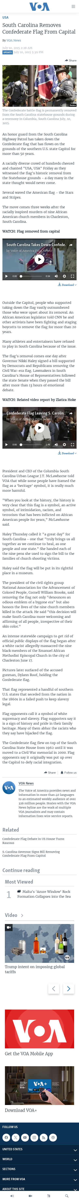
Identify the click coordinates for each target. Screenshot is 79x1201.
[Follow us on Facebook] (6, 1138)
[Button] (71, 60)
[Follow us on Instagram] (34, 1138)
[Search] (67, 1196)
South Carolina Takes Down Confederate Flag (42, 245)
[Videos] (30, 1196)
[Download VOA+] (39, 1085)
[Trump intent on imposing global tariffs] (39, 943)
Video (11, 915)
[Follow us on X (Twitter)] (15, 1138)
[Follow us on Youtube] (25, 1138)
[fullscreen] (72, 276)
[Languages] (49, 1196)
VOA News (14, 40)
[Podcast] (53, 1138)
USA (5, 17)
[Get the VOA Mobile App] (39, 1029)
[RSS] (43, 1138)
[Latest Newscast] (12, 1196)
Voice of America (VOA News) (31, 251)
